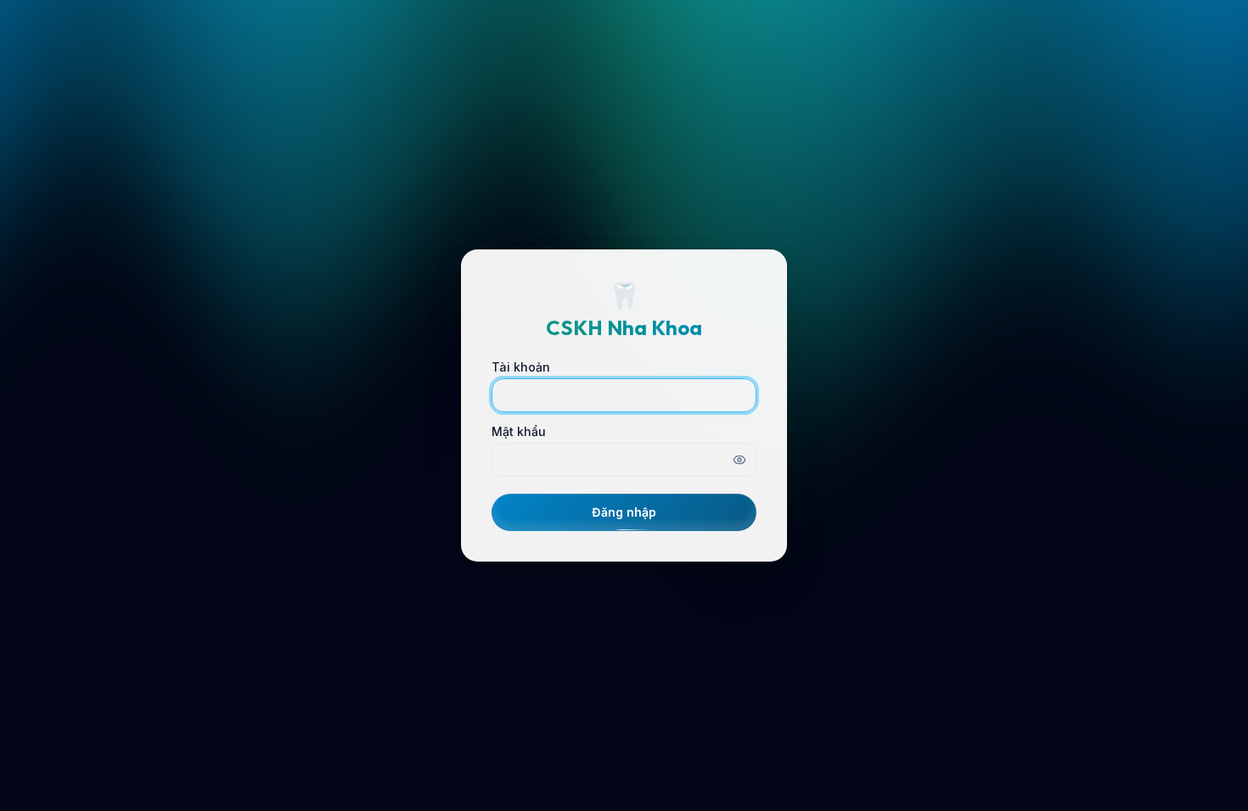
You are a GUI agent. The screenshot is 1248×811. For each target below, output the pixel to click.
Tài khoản (521, 367)
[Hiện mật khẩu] (739, 460)
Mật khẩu (519, 432)
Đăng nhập (624, 512)
